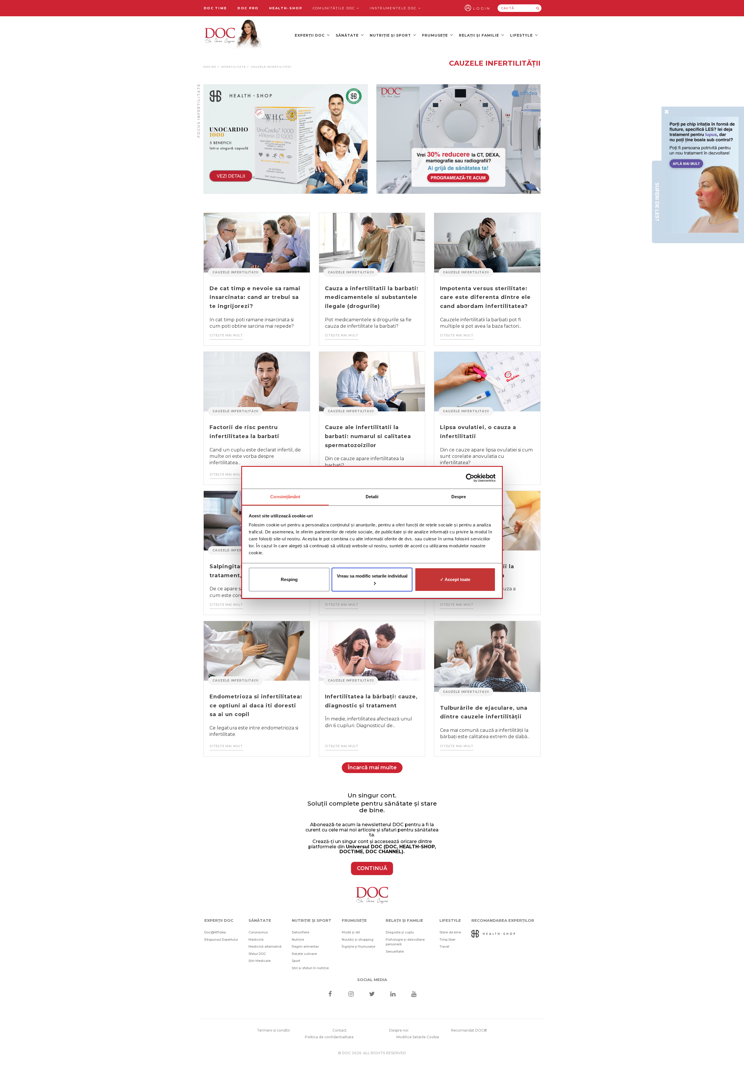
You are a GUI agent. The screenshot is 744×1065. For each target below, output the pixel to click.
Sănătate (348, 35)
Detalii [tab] (372, 496)
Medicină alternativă (265, 946)
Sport (296, 961)
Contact (339, 1030)
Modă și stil (351, 932)
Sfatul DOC (257, 954)
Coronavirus (258, 932)
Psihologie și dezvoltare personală (405, 941)
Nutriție (298, 939)
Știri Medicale (259, 961)
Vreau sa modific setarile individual (372, 575)
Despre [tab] (458, 496)
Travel (444, 946)
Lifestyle (522, 35)
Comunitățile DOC (335, 8)
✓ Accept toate (455, 579)
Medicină (256, 939)
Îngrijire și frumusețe (358, 946)
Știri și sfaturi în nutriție (310, 968)
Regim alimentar (305, 946)
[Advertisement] (285, 139)
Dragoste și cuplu (400, 932)
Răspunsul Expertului (221, 939)
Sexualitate (395, 951)
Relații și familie (479, 35)
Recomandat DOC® (469, 1030)
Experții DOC (310, 35)
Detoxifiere (300, 932)
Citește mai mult (226, 335)
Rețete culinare (304, 954)
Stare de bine (450, 932)
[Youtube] (414, 994)
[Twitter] (372, 994)
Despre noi (398, 1030)
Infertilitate (233, 66)
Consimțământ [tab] (285, 496)
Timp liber (447, 939)
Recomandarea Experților (502, 920)
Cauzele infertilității (235, 272)
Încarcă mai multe (372, 767)
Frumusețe (435, 35)
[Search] (537, 8)
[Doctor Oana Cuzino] (233, 35)
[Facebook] (330, 994)
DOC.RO (209, 66)
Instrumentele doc (394, 8)
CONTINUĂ (372, 868)
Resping (289, 579)
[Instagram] (350, 994)
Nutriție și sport (391, 35)
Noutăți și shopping (357, 939)
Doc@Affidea (215, 932)
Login (482, 8)
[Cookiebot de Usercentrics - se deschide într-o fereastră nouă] (470, 478)
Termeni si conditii (273, 1030)
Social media (372, 979)
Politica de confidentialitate (329, 1037)
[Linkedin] (393, 994)
